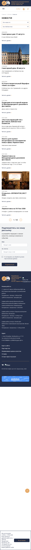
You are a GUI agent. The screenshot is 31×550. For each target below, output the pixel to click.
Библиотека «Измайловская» (20, 409)
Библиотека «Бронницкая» (18, 419)
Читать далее (6, 40)
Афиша (8, 509)
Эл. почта (5, 249)
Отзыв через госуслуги (9, 356)
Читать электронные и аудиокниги (18, 498)
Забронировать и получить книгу (18, 494)
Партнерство (6, 348)
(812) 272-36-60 (16, 338)
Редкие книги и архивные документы (19, 465)
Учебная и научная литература (17, 462)
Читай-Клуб (13, 425)
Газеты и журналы (13, 464)
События (9, 14)
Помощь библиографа (15, 492)
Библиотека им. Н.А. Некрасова (19, 413)
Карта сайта (6, 345)
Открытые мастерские (19, 431)
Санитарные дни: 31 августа (13, 34)
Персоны (8, 511)
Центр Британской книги (17, 439)
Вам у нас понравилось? (27, 280)
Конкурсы (8, 506)
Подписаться (9, 264)
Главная (4, 14)
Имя (3, 242)
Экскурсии (8, 525)
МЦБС (7, 530)
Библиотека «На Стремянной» (21, 401)
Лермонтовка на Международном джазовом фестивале (13, 158)
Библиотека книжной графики (19, 437)
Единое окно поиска (14, 446)
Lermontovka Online (11, 513)
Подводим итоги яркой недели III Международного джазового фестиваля (15, 104)
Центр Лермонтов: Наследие (18, 427)
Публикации (9, 526)
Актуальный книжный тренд (16, 500)
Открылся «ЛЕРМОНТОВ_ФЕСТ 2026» (14, 194)
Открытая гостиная (16, 429)
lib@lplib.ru (8, 340)
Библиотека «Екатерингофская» (19, 399)
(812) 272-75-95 (8, 338)
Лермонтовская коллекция (19, 473)
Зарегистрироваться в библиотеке (18, 490)
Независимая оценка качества (11, 351)
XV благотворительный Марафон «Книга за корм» (15, 84)
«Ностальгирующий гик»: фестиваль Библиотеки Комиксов (12, 121)
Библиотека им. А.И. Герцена (18, 415)
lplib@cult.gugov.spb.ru (17, 340)
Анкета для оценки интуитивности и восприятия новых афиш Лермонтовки (14, 140)
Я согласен (21, 540)
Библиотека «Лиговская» (19, 403)
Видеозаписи (9, 515)
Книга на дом (12, 496)
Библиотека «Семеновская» (20, 417)
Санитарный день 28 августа (13, 68)
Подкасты (8, 517)
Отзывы (4, 354)
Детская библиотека (16, 421)
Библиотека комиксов (16, 441)
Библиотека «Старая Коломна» (19, 412)
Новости (8, 504)
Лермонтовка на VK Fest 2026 (13, 209)
